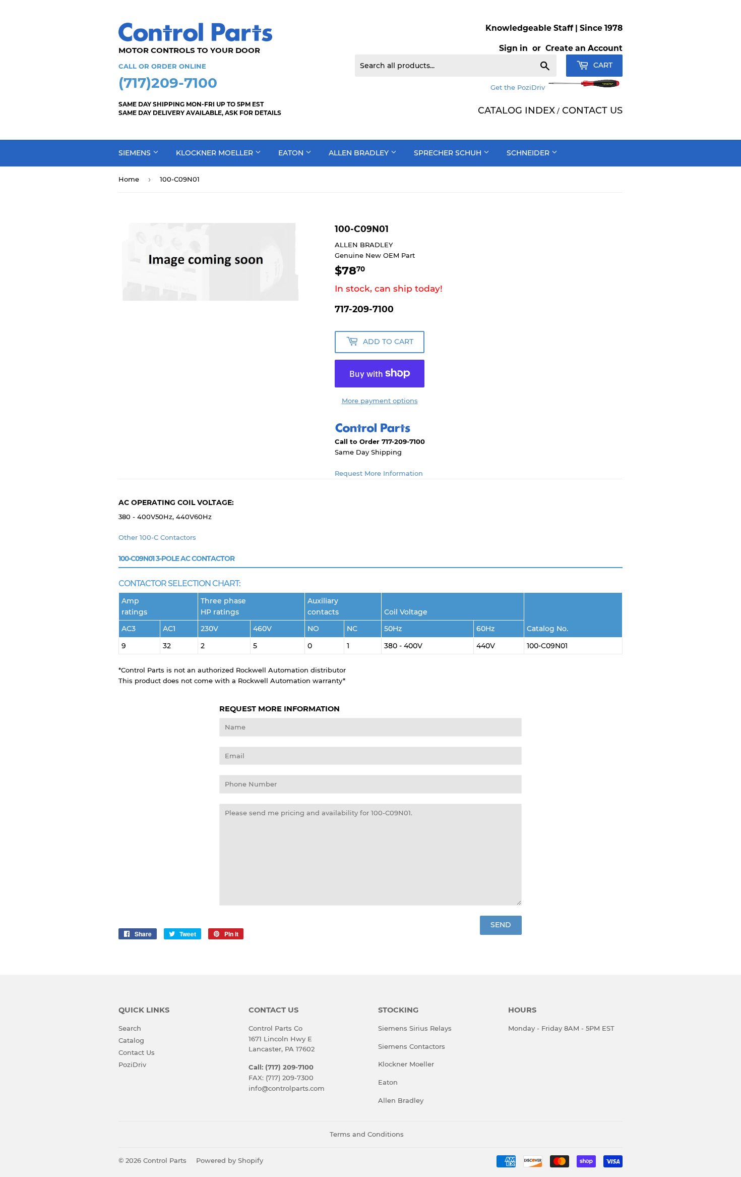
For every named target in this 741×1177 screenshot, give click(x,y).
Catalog (131, 1040)
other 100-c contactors (157, 537)
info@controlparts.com (287, 1088)
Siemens (135, 152)
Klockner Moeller (215, 152)
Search (129, 1028)
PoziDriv (132, 1064)
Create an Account (584, 48)
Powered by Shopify (229, 1160)
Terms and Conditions (367, 1134)
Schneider (529, 152)
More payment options (380, 401)
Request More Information (379, 473)
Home (128, 179)
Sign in (513, 48)
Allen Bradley (360, 152)
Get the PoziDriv (518, 87)
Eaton (291, 152)
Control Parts (165, 1160)
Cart (601, 65)
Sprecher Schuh (448, 152)
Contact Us (136, 1052)
